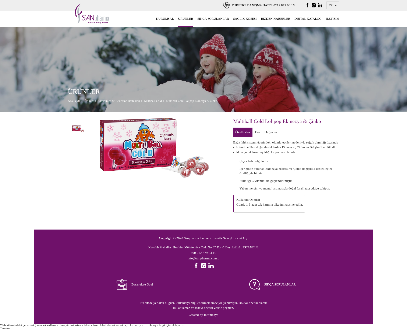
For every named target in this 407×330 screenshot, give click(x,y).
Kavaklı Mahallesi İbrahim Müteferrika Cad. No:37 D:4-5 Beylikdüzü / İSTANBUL (203, 247)
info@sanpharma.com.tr (204, 258)
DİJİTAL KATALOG (308, 18)
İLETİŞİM (332, 18)
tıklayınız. (178, 325)
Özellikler (242, 132)
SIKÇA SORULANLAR (213, 18)
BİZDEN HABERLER (275, 18)
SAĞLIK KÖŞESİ (245, 18)
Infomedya (211, 314)
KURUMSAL (165, 18)
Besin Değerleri (267, 132)
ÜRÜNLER (185, 18)
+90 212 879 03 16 (203, 253)
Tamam (5, 328)
